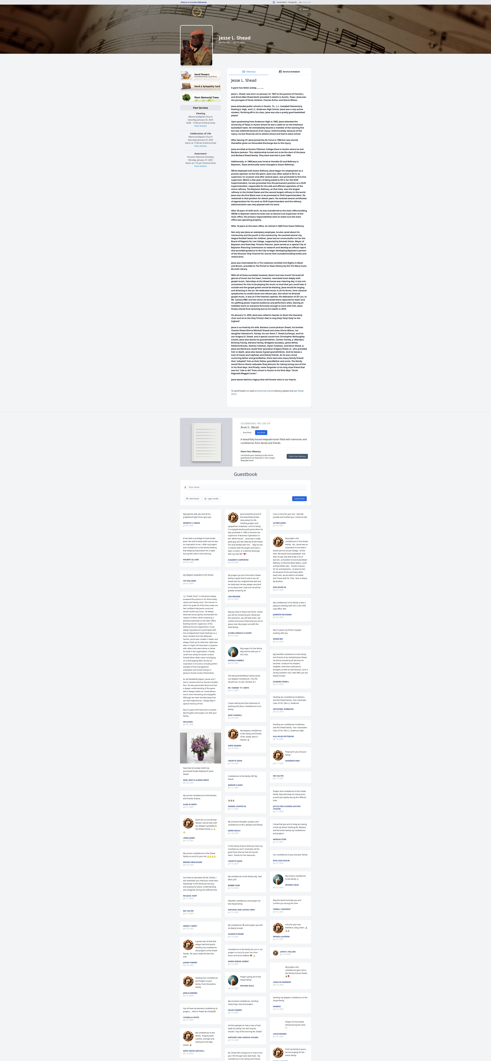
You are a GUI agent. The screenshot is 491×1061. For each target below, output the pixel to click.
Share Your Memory (297, 456)
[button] (200, 748)
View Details (200, 126)
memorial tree (264, 390)
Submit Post (299, 498)
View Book (247, 432)
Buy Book (261, 432)
